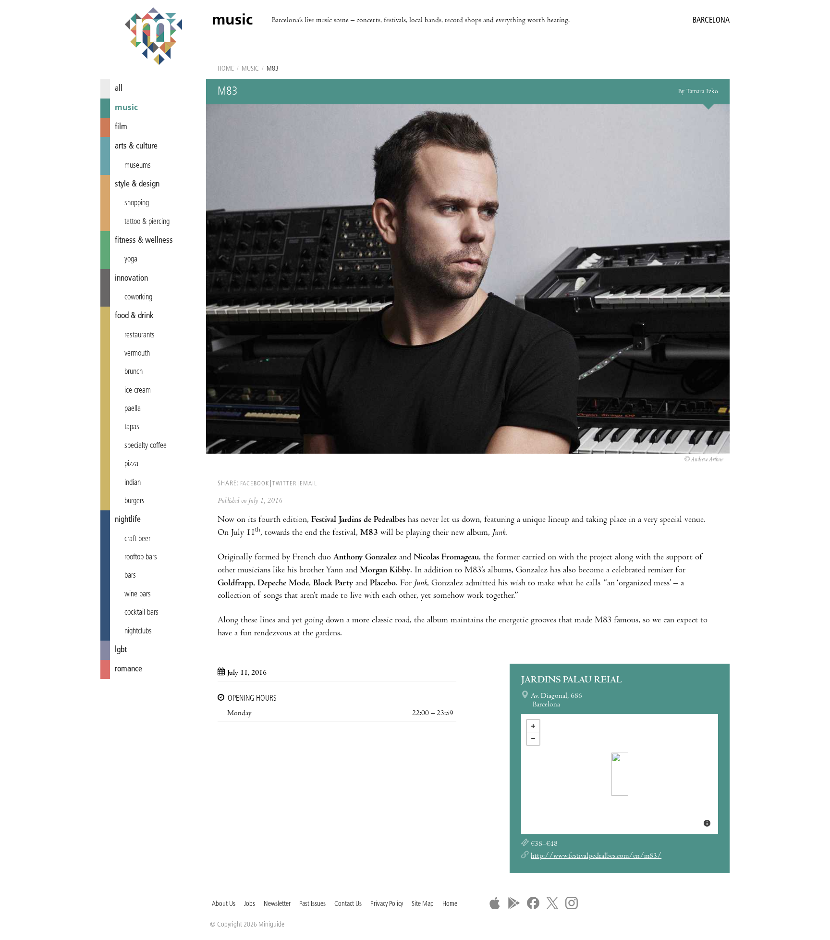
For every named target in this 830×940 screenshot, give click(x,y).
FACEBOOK (254, 484)
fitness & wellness (144, 240)
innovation (131, 278)
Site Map (423, 904)
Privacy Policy (386, 904)
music (126, 108)
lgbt (121, 650)
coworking (138, 297)
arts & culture (136, 146)
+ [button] (533, 726)
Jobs (249, 904)
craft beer (137, 539)
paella (132, 409)
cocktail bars (141, 613)
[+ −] (619, 774)
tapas (131, 427)
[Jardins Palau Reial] (619, 774)
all (118, 89)
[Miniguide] (153, 37)
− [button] (533, 738)
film (121, 127)
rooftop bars (140, 557)
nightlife (128, 520)
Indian (132, 483)
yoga (130, 259)
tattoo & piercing (147, 222)
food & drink (134, 316)
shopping (136, 203)
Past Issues (312, 904)
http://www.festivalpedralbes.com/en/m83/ (596, 856)
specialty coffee (145, 446)
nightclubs (138, 631)
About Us (223, 904)
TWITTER (284, 484)
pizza (131, 464)
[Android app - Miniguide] (514, 903)
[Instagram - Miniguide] (571, 903)
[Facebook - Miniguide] (533, 903)
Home (226, 69)
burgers (134, 501)
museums (137, 166)
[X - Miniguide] (552, 903)
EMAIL (308, 484)
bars (130, 576)
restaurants (139, 335)
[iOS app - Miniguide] (494, 903)
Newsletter (277, 904)
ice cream (137, 391)
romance (128, 669)
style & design (137, 184)
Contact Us (348, 904)
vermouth (137, 354)
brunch (133, 372)
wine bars (137, 594)
